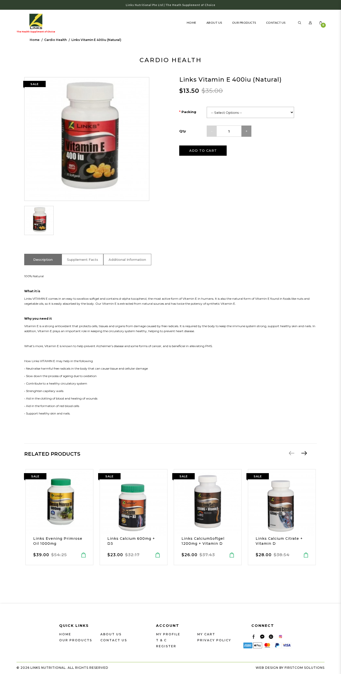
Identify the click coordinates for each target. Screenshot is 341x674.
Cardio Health (55, 40)
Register (166, 646)
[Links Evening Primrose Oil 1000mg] (54, 503)
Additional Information (127, 260)
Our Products (75, 640)
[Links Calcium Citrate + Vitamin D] (277, 503)
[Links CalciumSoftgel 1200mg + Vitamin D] (202, 503)
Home (34, 40)
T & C (161, 640)
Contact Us (113, 640)
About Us (111, 634)
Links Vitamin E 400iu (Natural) (96, 40)
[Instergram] (280, 636)
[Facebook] (253, 636)
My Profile (168, 634)
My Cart (206, 634)
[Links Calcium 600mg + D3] (128, 503)
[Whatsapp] (271, 636)
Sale (35, 476)
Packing (188, 112)
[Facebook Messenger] (262, 636)
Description (43, 260)
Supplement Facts (82, 260)
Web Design (267, 668)
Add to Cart (203, 150)
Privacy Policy (214, 640)
